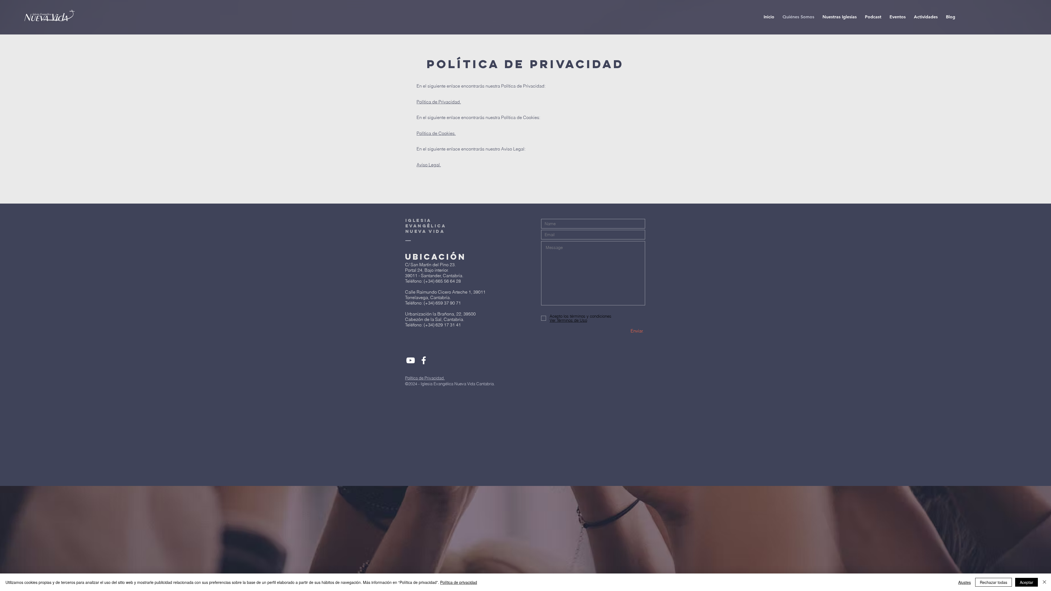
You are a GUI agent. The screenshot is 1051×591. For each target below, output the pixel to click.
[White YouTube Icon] (410, 360)
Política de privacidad (458, 582)
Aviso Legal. (429, 164)
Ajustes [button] (964, 582)
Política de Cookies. (436, 133)
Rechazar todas (993, 582)
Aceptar (1026, 582)
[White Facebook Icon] (423, 360)
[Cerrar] (1044, 582)
